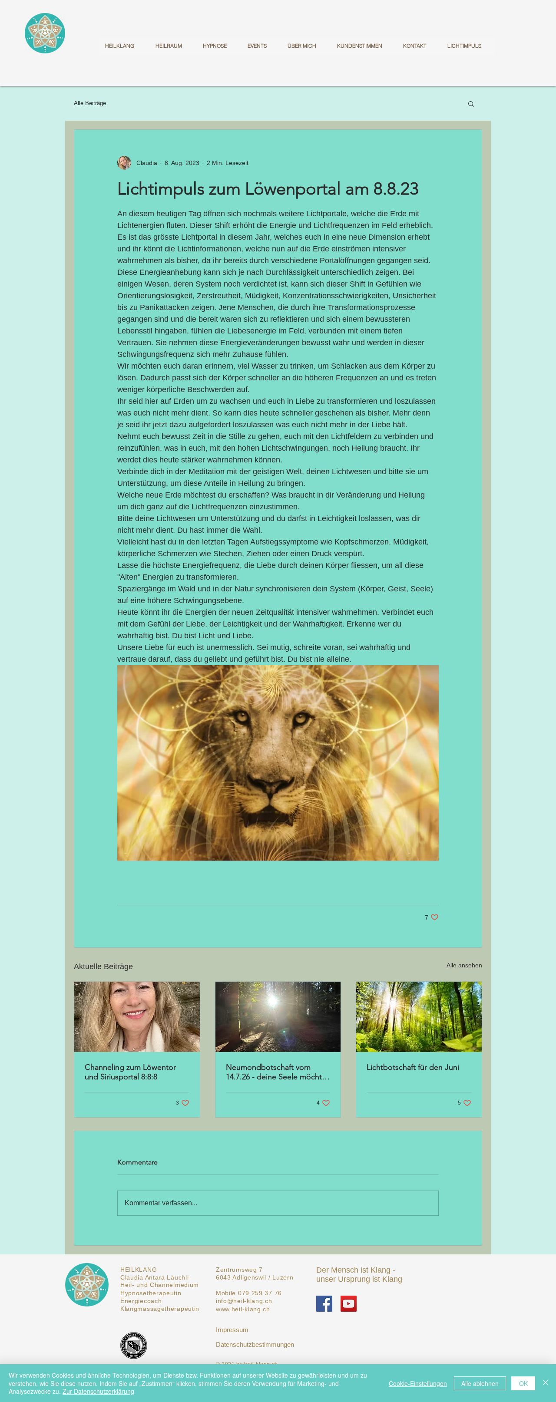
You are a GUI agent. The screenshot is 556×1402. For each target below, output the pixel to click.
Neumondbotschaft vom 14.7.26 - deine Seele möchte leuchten (276, 1072)
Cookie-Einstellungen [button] (418, 1383)
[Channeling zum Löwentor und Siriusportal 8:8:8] (137, 1017)
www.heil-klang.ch (243, 1309)
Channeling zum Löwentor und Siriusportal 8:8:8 (130, 1072)
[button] (471, 103)
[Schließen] (545, 1383)
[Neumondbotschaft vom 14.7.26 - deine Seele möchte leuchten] (278, 1017)
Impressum (232, 1329)
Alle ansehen (464, 965)
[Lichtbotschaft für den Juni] (419, 1017)
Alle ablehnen (480, 1383)
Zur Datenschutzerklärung (98, 1391)
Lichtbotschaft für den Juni (413, 1067)
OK (523, 1383)
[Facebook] (324, 1304)
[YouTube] (349, 1304)
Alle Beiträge (90, 103)
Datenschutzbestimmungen (255, 1344)
